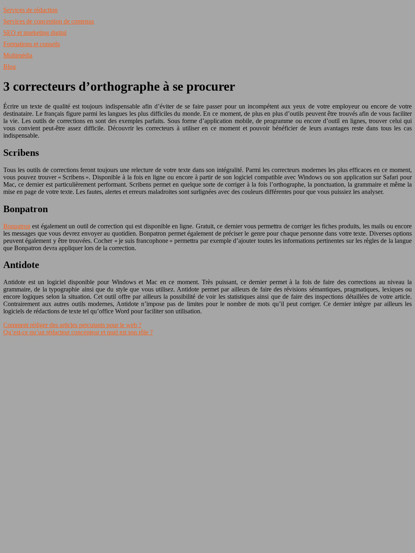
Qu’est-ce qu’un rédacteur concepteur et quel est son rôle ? (78, 332)
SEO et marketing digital (34, 32)
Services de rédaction (30, 9)
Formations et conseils (31, 43)
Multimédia (17, 55)
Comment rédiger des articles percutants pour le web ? (72, 324)
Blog (9, 66)
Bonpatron (16, 226)
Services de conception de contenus (48, 21)
